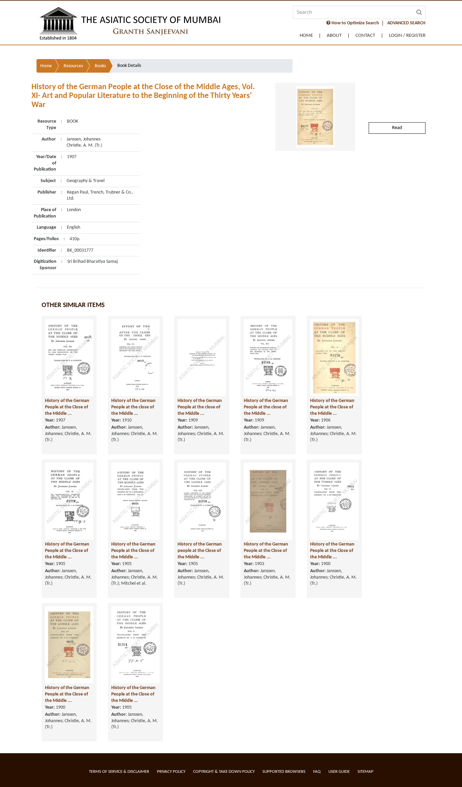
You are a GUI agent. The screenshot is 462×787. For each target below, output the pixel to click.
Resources (73, 66)
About (334, 35)
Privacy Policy (171, 771)
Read (397, 127)
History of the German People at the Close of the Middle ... (67, 407)
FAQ (317, 771)
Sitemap (365, 771)
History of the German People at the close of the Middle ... (133, 407)
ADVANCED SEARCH (406, 23)
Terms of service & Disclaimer (119, 771)
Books (100, 66)
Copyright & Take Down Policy (224, 771)
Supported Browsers (283, 771)
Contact (365, 35)
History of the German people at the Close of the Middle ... (200, 550)
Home (306, 35)
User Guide (339, 771)
